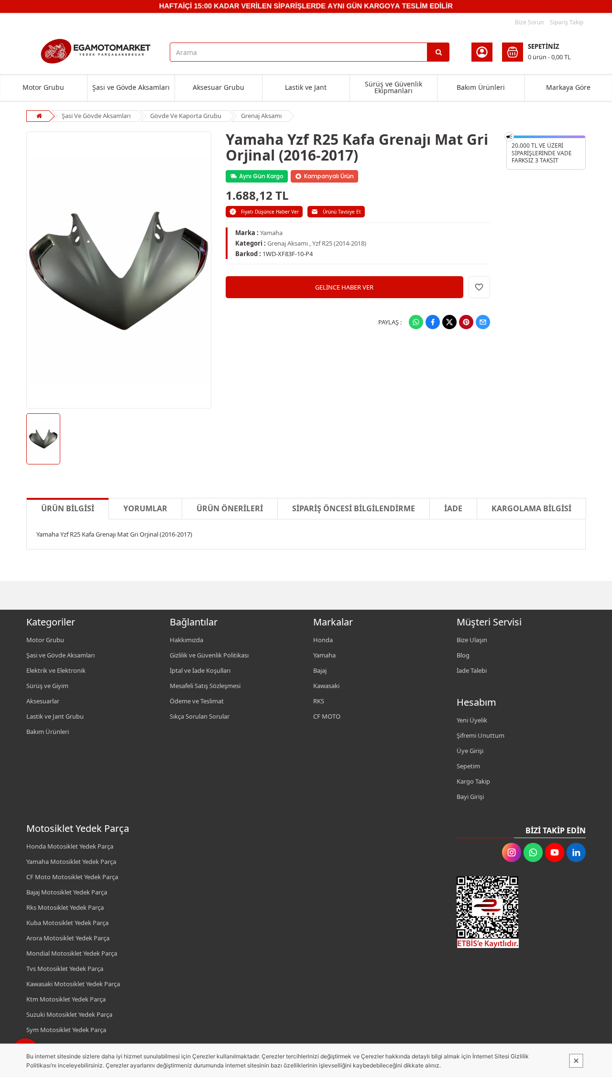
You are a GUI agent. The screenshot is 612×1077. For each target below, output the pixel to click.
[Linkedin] (576, 852)
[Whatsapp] (416, 322)
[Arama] (438, 52)
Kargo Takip (473, 781)
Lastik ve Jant (306, 87)
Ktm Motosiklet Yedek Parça (66, 999)
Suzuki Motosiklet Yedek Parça (69, 1014)
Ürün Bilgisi (67, 508)
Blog (463, 655)
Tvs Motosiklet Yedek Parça (64, 968)
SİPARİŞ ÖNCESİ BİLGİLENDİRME (353, 508)
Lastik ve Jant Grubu (55, 716)
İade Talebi (472, 670)
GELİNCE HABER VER (344, 287)
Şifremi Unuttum (480, 735)
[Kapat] (576, 1061)
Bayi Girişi (470, 796)
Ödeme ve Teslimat (197, 701)
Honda (323, 639)
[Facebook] (433, 322)
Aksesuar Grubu (218, 87)
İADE (453, 508)
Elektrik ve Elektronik (56, 670)
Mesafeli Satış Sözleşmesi (205, 685)
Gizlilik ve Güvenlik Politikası (209, 655)
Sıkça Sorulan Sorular (200, 716)
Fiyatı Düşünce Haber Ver (270, 211)
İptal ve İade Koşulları (200, 670)
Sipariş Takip (566, 22)
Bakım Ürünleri (481, 87)
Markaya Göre (568, 87)
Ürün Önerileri (230, 508)
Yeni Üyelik (472, 720)
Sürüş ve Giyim (47, 685)
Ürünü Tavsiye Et (342, 211)
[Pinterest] (466, 322)
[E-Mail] (483, 322)
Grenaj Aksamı (261, 115)
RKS (318, 701)
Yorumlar (145, 508)
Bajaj (320, 670)
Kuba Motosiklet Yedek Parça (67, 922)
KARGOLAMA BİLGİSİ (531, 508)
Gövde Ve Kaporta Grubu (185, 115)
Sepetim (468, 766)
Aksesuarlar (42, 701)
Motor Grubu (43, 87)
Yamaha (271, 232)
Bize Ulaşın (472, 639)
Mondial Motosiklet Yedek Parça (71, 953)
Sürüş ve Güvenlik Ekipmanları (393, 87)
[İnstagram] (511, 852)
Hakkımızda (186, 639)
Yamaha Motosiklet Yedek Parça (71, 861)
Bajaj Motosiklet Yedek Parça (66, 892)
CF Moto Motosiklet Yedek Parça (72, 876)
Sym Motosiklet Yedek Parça (66, 1029)
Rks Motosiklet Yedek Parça (65, 907)
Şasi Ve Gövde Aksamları (96, 115)
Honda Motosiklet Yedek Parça (69, 846)
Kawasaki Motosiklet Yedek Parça (73, 984)
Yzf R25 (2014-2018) (339, 243)
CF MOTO (326, 716)
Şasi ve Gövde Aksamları (131, 87)
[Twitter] (449, 322)
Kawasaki (326, 685)
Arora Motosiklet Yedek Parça (67, 938)
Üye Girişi (470, 750)
